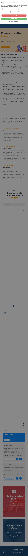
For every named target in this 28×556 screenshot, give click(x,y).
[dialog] (14, 12)
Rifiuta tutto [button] (14, 15)
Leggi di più (21, 6)
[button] (14, 21)
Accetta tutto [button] (14, 18)
